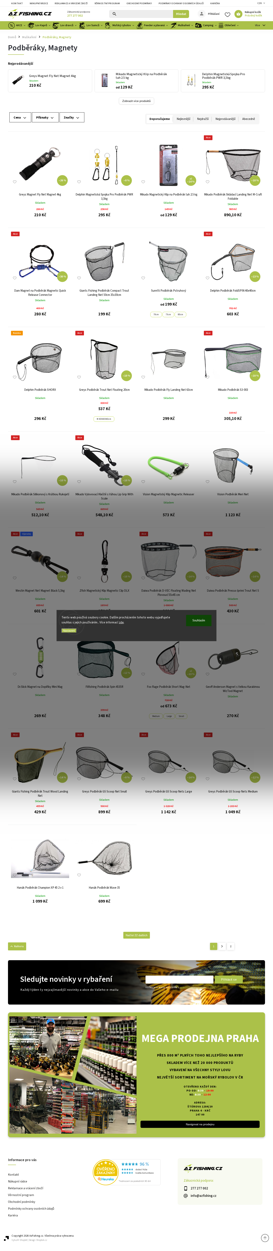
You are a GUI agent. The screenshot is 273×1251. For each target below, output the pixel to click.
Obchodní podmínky (139, 3)
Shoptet (23, 1240)
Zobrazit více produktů (136, 101)
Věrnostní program (107, 3)
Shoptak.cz (41, 1240)
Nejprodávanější (225, 119)
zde (121, 622)
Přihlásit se (229, 979)
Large (169, 716)
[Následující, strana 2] (222, 946)
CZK (259, 3)
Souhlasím (198, 620)
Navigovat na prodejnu (200, 1124)
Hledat (181, 14)
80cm (180, 314)
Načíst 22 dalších (136, 935)
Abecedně (248, 119)
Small (181, 716)
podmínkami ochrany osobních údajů (197, 987)
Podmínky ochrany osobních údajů (181, 3)
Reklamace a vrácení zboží (71, 3)
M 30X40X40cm (104, 419)
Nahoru (19, 946)
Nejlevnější (183, 119)
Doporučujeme (159, 119)
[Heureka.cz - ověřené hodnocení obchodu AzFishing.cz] (135, 1172)
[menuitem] (17, 25)
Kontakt (17, 3)
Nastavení (69, 630)
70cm (156, 314)
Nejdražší (203, 119)
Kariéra (215, 3)
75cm (168, 314)
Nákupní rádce (39, 3)
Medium (156, 716)
